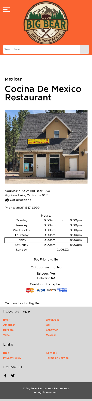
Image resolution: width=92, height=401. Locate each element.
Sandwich (52, 330)
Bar (48, 325)
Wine (6, 335)
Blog (6, 353)
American (9, 325)
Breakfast (52, 319)
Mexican (13, 79)
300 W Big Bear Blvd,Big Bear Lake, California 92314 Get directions (28, 195)
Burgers (8, 330)
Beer (6, 319)
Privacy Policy (12, 358)
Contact (51, 353)
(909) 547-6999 (28, 208)
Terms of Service (57, 358)
